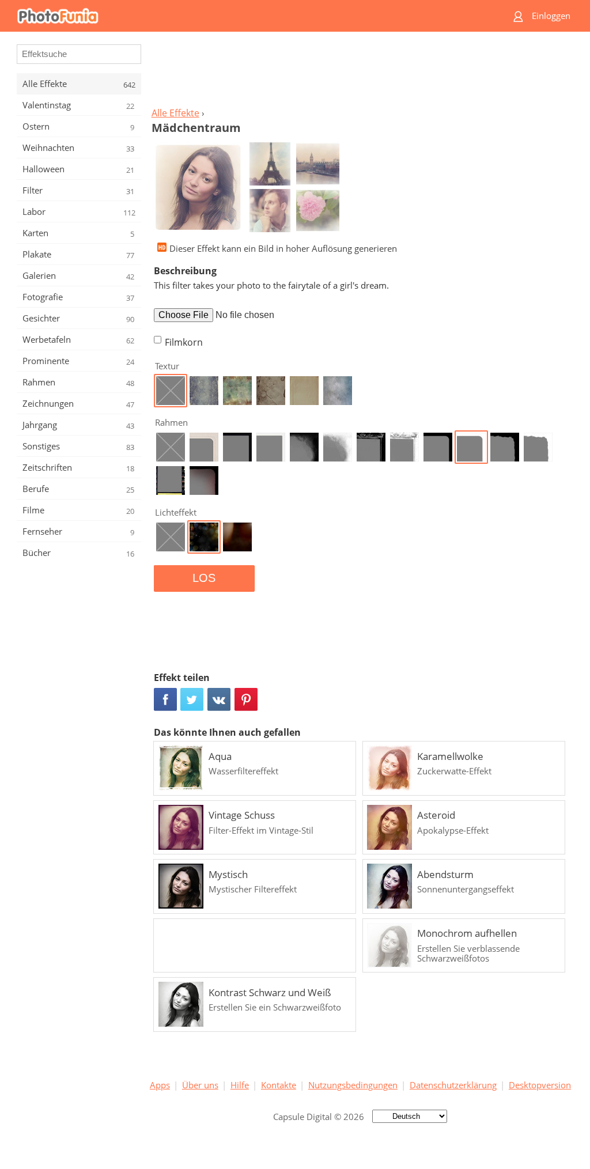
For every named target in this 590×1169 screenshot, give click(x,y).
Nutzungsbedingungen (353, 1085)
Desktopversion (540, 1085)
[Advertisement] (360, 73)
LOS (203, 578)
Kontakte (278, 1085)
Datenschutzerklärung (453, 1085)
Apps (160, 1085)
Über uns (200, 1085)
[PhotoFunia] (250, 16)
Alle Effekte (175, 113)
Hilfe (239, 1085)
